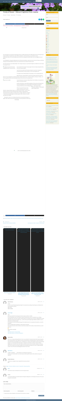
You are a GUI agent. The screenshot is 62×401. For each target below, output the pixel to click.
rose (31, 218)
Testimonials (47, 33)
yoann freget (10, 312)
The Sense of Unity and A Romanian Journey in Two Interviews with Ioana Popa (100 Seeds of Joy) (52, 62)
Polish (47, 50)
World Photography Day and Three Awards (51, 57)
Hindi (47, 47)
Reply (43, 301)
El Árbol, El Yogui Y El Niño (49, 109)
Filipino (48, 41)
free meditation (19, 218)
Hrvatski (48, 49)
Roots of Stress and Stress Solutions (10, 292)
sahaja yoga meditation (38, 218)
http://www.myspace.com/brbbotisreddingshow (15, 333)
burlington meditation (7, 218)
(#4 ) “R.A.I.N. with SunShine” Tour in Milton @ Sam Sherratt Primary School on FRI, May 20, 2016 (37, 293)
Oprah (25, 218)
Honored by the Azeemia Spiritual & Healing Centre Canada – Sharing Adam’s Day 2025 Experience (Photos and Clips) (51, 68)
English (48, 35)
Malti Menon (10, 350)
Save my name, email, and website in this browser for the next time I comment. (16, 393)
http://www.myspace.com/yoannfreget (14, 331)
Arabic (47, 38)
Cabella (12, 218)
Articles (47, 32)
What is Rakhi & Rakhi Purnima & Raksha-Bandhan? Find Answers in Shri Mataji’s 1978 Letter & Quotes (23, 293)
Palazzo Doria (28, 218)
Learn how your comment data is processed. (23, 397)
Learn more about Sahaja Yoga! (50, 93)
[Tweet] (34, 24)
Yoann (42, 218)
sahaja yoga (33, 218)
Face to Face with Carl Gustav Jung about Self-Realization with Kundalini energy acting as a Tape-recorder (51, 121)
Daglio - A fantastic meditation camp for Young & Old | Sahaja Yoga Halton (18, 366)
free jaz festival (15, 218)
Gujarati (48, 46)
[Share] (15, 24)
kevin (9, 368)
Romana (48, 52)
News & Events (48, 30)
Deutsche (48, 44)
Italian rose (22, 218)
